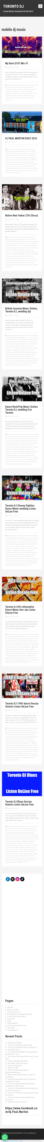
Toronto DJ (13, 6)
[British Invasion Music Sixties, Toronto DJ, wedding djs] (22, 290)
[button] (4, 1137)
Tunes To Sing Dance (15, 1065)
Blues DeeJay (15, 826)
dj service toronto (31, 93)
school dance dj (10, 262)
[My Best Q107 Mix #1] (22, 47)
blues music (23, 826)
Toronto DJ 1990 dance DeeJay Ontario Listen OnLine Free (21, 705)
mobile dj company (21, 87)
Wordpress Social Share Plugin (12, 1141)
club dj (13, 149)
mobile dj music (21, 89)
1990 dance (10, 728)
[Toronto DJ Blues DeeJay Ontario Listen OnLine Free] (22, 784)
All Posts (10, 1007)
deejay (13, 85)
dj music (26, 85)
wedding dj (16, 264)
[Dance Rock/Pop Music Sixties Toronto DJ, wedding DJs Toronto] (22, 389)
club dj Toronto (20, 149)
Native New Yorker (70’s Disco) (21, 215)
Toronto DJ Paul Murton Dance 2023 (20, 1045)
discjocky (13, 151)
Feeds (9, 1021)
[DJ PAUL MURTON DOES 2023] (22, 122)
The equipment (12, 1030)
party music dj (31, 89)
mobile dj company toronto (26, 95)
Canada (21, 250)
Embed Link (11, 1019)
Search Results (12, 1023)
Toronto (26, 248)
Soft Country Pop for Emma (16, 1025)
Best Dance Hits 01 (14, 1050)
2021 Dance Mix (13, 1068)
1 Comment (25, 862)
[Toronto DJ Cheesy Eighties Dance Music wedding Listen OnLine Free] (22, 488)
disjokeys (19, 85)
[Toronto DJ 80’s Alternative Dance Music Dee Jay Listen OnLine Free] (22, 589)
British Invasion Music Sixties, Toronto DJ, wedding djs (21, 310)
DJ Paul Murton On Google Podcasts (19, 1014)
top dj (21, 248)
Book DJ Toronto (12, 1009)
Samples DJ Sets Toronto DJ (17, 1102)
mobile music (14, 158)
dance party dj (30, 149)
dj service (33, 85)
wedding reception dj (24, 365)
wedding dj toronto (26, 264)
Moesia (31, 1133)
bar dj (8, 85)
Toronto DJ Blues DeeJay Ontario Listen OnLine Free (19, 803)
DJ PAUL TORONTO (32, 164)
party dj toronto (32, 158)
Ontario (21, 245)
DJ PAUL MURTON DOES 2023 (21, 138)
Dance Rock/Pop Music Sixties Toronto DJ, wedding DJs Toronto (21, 409)
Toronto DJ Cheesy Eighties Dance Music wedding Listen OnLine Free (20, 508)
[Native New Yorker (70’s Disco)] (22, 197)
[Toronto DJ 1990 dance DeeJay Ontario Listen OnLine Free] (22, 685)
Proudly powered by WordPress (12, 1133)
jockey (32, 241)
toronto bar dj (9, 91)
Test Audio (11, 1028)
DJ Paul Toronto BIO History (16, 1016)
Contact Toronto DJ (13, 1012)
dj (22, 85)
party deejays (23, 158)
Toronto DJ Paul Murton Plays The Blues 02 (22, 1047)
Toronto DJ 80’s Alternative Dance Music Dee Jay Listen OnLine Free (20, 609)
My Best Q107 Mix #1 (16, 63)
